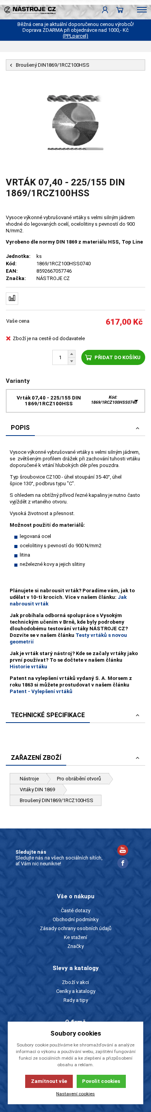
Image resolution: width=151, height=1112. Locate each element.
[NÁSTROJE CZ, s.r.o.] (28, 9)
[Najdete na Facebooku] (122, 864)
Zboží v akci (75, 982)
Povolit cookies (101, 1081)
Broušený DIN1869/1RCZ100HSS (56, 800)
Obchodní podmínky (75, 919)
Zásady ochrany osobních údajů (76, 928)
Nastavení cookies (75, 1093)
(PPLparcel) (75, 36)
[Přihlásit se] (105, 10)
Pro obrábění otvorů (79, 779)
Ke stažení (75, 937)
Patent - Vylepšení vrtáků (41, 691)
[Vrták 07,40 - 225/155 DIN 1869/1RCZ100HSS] (75, 123)
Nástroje (29, 779)
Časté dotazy (75, 910)
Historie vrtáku (28, 666)
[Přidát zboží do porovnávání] (12, 298)
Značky (75, 946)
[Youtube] (122, 851)
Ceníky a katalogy (75, 991)
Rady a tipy (75, 1000)
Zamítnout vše (49, 1081)
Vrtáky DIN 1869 (37, 789)
